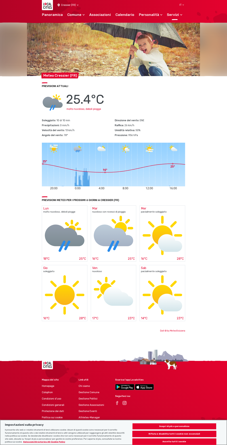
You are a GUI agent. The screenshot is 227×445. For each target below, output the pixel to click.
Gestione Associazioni (91, 405)
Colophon (47, 392)
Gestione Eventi (88, 411)
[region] (113, 432)
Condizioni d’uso (51, 398)
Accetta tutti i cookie (174, 442)
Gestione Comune (89, 392)
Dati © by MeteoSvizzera (172, 330)
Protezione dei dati (53, 411)
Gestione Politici (88, 398)
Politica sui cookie (52, 417)
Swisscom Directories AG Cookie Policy (44, 442)
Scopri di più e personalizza (174, 426)
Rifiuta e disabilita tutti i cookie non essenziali (174, 434)
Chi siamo (84, 386)
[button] (68, 5)
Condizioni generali (53, 405)
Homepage (48, 386)
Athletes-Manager (89, 417)
